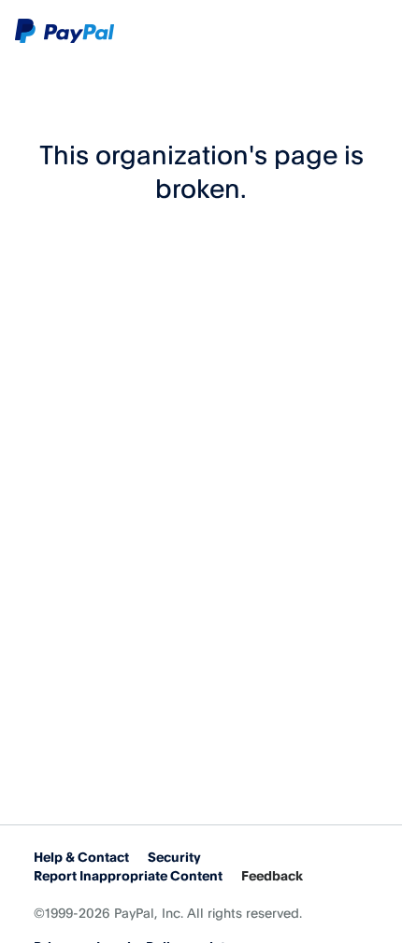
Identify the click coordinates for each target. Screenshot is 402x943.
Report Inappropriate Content (128, 875)
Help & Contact (81, 857)
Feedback (272, 875)
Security (174, 857)
